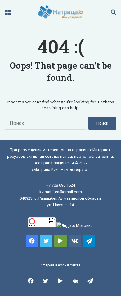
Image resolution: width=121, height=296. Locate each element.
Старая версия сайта (61, 265)
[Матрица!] (61, 12)
